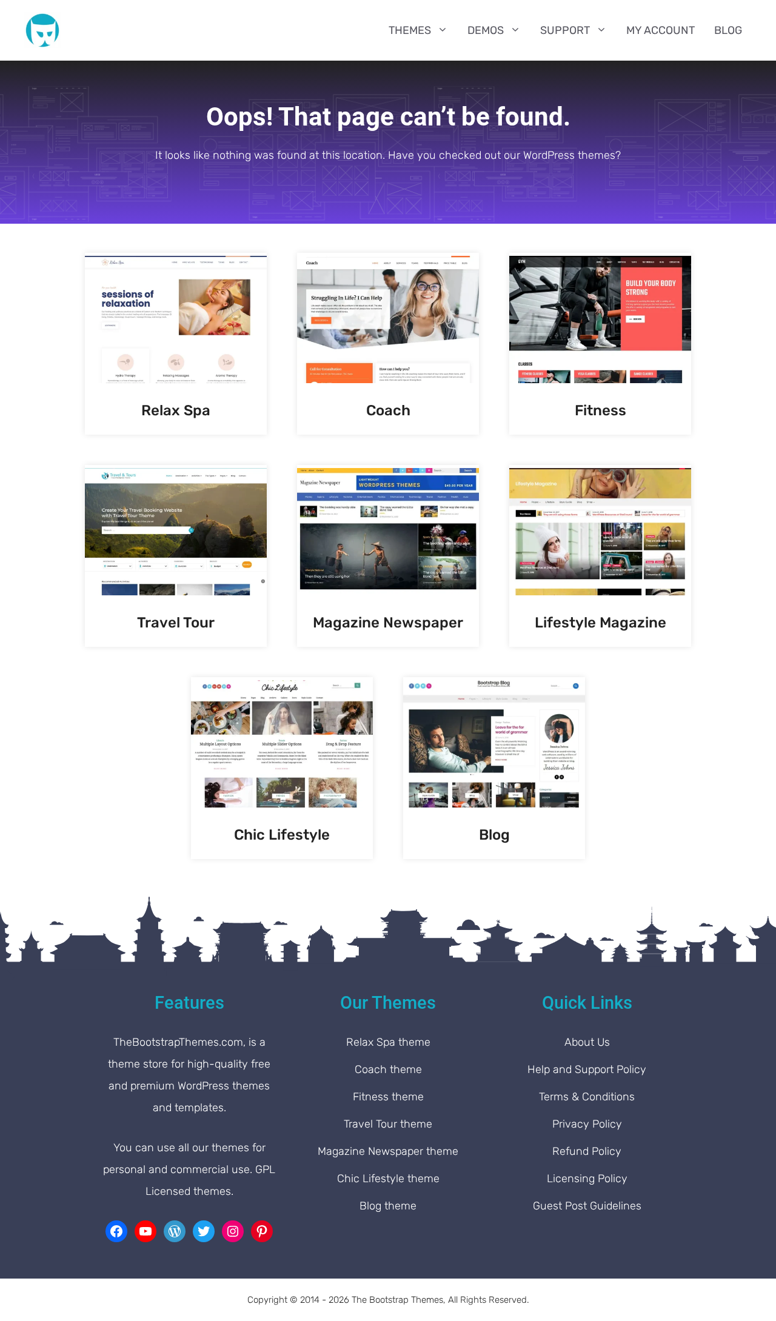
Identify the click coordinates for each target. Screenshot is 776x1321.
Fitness (600, 410)
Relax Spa (175, 410)
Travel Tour (176, 622)
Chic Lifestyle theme (388, 1178)
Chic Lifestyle (282, 834)
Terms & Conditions (587, 1096)
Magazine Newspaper (388, 622)
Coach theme (388, 1069)
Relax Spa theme (388, 1042)
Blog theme (388, 1205)
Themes (410, 30)
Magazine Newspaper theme (388, 1151)
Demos (485, 30)
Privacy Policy (587, 1124)
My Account (660, 30)
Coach (388, 410)
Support (565, 30)
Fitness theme (388, 1096)
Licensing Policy (587, 1178)
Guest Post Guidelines (587, 1205)
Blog (728, 30)
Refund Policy (586, 1151)
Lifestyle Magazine (600, 622)
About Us (587, 1042)
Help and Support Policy (586, 1069)
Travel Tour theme (388, 1124)
